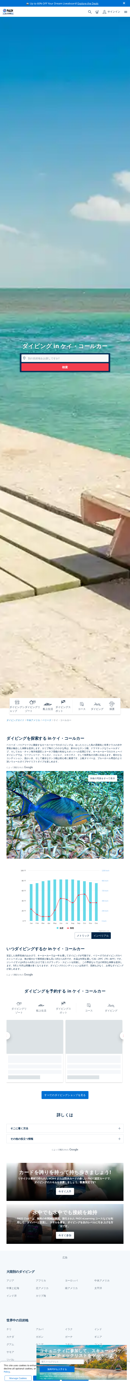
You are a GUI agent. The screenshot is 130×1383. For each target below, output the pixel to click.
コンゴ (98, 1344)
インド (98, 1329)
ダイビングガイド (15, 720)
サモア (10, 1352)
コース (89, 1010)
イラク (69, 1329)
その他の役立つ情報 (21, 1139)
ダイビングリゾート (19, 1010)
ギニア (98, 1336)
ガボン (39, 1336)
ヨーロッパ (71, 1280)
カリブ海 (41, 1295)
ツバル (10, 1359)
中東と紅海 (12, 1288)
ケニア (39, 1344)
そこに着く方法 (19, 1128)
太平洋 (98, 1288)
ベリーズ (46, 720)
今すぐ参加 (65, 1235)
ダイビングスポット (63, 1010)
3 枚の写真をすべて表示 (102, 778)
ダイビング (111, 1010)
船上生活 (41, 1010)
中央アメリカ (33, 720)
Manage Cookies (18, 1378)
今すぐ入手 (65, 1191)
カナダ (10, 1336)
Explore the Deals (88, 3)
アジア (10, 1280)
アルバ (39, 1329)
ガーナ (69, 1336)
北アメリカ (42, 1288)
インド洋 (11, 1295)
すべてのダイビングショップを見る (65, 1095)
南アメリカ (71, 1288)
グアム (10, 1344)
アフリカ (41, 1280)
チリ (9, 1329)
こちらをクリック (82, 1376)
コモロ (69, 1344)
